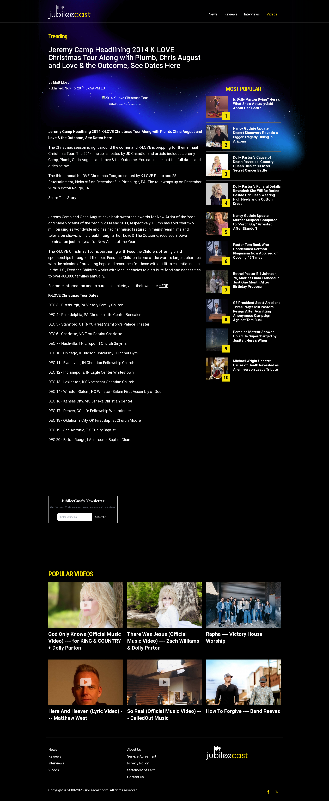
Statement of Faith (141, 770)
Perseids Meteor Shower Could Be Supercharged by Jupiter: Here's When (255, 336)
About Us (134, 749)
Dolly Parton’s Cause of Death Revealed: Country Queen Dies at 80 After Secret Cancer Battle (253, 163)
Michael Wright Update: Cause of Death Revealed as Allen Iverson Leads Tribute (256, 365)
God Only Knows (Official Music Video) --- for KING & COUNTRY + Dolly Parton (84, 641)
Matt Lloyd (61, 82)
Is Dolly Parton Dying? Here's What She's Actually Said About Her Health (256, 103)
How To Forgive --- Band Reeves (243, 711)
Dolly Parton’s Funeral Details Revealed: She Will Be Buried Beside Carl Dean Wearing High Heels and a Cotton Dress (257, 195)
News (213, 14)
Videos (272, 14)
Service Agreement (141, 756)
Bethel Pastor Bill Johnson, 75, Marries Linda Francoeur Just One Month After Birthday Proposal (256, 280)
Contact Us (135, 777)
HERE (163, 286)
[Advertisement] (243, 64)
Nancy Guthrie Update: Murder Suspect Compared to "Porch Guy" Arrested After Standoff (255, 222)
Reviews (230, 14)
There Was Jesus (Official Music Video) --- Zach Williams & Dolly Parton (163, 641)
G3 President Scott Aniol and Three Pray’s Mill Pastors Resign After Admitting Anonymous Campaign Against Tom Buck (257, 311)
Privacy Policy (138, 763)
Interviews (252, 14)
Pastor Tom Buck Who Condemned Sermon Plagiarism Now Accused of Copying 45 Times (255, 251)
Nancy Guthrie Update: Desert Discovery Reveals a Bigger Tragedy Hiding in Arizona (255, 134)
